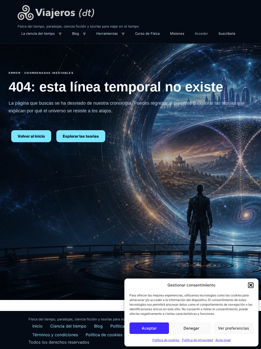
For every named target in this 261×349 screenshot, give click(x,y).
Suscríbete (227, 33)
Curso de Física (147, 33)
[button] (250, 285)
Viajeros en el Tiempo (56, 12)
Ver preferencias (233, 328)
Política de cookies (165, 340)
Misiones (177, 33)
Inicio (37, 326)
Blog (75, 33)
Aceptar (149, 328)
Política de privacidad (197, 340)
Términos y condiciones (55, 334)
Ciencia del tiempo (68, 326)
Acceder (201, 33)
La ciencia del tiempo (38, 33)
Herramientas (107, 33)
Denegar (191, 328)
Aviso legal (223, 340)
